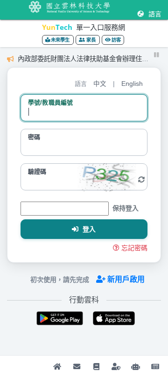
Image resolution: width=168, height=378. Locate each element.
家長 (91, 40)
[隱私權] (115, 366)
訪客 (116, 40)
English (132, 83)
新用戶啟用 (126, 279)
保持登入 (125, 208)
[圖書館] (96, 366)
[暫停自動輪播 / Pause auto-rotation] (156, 55)
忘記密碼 (134, 248)
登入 (88, 229)
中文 (99, 83)
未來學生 (60, 40)
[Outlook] (76, 366)
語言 (154, 14)
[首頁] (57, 366)
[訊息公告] (155, 366)
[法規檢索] (135, 366)
